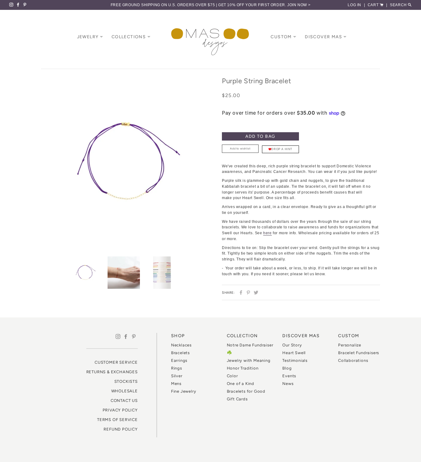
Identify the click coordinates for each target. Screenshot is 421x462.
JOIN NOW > (298, 5)
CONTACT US (124, 400)
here (267, 233)
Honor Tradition (243, 368)
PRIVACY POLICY (120, 410)
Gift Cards (237, 399)
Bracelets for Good (246, 391)
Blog (287, 368)
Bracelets (180, 352)
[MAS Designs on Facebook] (19, 4)
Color (232, 376)
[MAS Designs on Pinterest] (25, 4)
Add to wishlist (240, 148)
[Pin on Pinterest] (247, 292)
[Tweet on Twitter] (255, 292)
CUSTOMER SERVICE (116, 362)
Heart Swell (294, 352)
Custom (282, 36)
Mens (176, 383)
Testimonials (295, 360)
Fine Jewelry (183, 391)
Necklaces (181, 345)
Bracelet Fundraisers (358, 352)
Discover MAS (324, 36)
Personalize (349, 345)
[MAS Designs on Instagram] (12, 4)
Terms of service (117, 419)
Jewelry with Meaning (249, 360)
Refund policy (120, 429)
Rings (176, 368)
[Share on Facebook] (240, 292)
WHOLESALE (124, 391)
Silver (176, 376)
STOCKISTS (126, 381)
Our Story (292, 345)
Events (289, 376)
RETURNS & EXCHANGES (112, 372)
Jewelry (88, 36)
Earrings (179, 360)
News (287, 383)
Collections (129, 36)
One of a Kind (240, 383)
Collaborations (353, 360)
